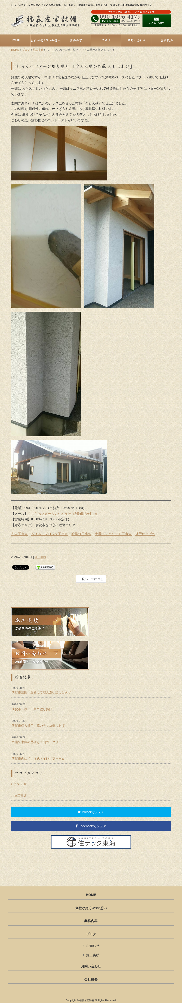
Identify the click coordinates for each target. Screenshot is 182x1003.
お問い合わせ (91, 966)
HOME (15, 49)
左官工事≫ (19, 534)
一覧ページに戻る (91, 579)
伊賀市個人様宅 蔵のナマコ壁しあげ (38, 723)
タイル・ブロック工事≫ (49, 534)
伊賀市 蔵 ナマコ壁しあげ (32, 707)
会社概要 (91, 979)
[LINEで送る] (45, 567)
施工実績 (38, 49)
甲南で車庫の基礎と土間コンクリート (38, 740)
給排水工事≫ (81, 534)
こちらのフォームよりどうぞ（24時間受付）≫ (63, 514)
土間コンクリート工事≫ (113, 534)
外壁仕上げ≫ (145, 534)
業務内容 (91, 921)
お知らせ (20, 784)
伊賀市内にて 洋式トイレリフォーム (38, 756)
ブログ (26, 49)
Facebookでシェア (92, 826)
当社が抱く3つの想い (91, 908)
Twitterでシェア (93, 812)
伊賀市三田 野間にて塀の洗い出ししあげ (41, 690)
